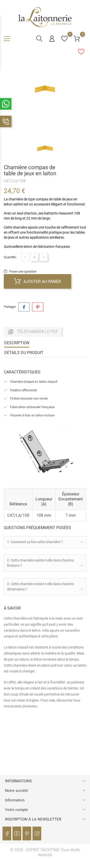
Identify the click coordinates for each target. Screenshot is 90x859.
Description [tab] (16, 342)
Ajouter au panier (41, 281)
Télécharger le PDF (33, 332)
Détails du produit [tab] (24, 352)
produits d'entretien (23, 706)
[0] (64, 38)
